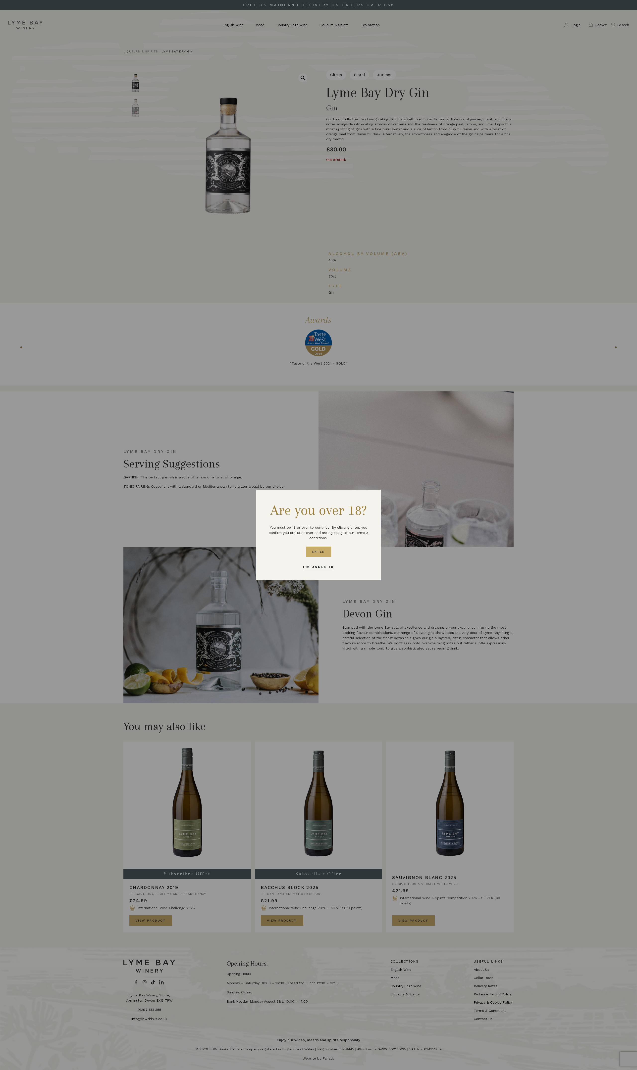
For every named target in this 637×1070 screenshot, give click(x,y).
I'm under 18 (318, 566)
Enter (318, 552)
